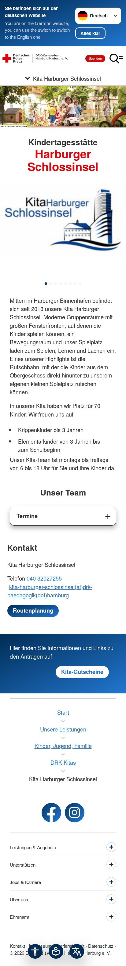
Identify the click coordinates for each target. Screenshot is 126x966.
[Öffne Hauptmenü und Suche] (116, 58)
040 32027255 (44, 578)
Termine (27, 516)
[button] (46, 283)
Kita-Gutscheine (82, 672)
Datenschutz (100, 946)
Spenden (95, 58)
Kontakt (17, 946)
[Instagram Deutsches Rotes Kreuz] (74, 812)
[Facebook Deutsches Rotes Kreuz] (51, 812)
